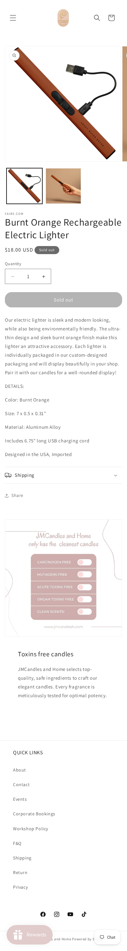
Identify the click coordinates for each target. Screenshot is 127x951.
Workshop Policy (30, 829)
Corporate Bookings (34, 814)
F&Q (17, 843)
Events (20, 799)
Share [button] (17, 495)
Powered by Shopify (89, 939)
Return (20, 872)
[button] (13, 18)
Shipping (22, 858)
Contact (21, 784)
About (19, 770)
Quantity (13, 263)
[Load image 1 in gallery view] (24, 186)
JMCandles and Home (53, 939)
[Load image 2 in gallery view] (63, 186)
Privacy (20, 887)
